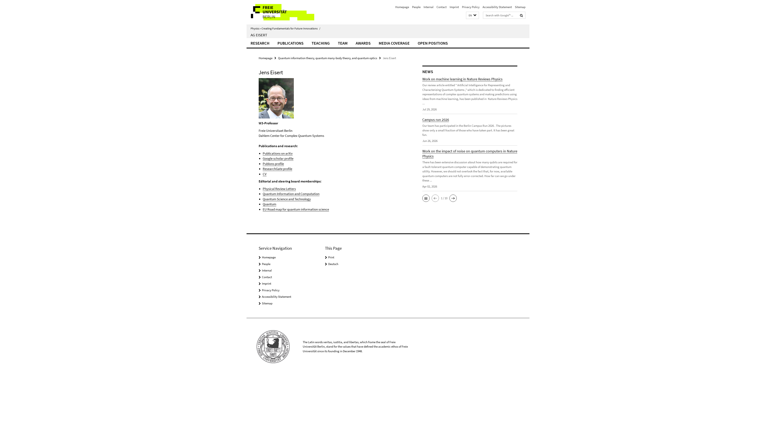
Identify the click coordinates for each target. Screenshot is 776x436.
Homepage (402, 7)
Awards (363, 43)
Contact (441, 7)
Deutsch (333, 264)
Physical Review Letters (279, 189)
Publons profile (273, 163)
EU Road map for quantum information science (296, 209)
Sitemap (520, 7)
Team (343, 43)
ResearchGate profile (277, 169)
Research (260, 43)
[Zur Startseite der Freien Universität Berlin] (280, 12)
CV (265, 174)
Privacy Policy (471, 7)
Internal (428, 7)
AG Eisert (259, 34)
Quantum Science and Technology (287, 199)
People (416, 7)
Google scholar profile (278, 158)
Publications (290, 43)
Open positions (433, 43)
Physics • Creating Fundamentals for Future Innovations (285, 28)
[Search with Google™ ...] (521, 15)
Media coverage (394, 43)
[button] (472, 15)
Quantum (269, 204)
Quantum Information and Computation (291, 194)
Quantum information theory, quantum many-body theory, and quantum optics (327, 58)
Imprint (454, 7)
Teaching (321, 43)
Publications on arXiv (278, 153)
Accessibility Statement (497, 7)
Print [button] (331, 257)
